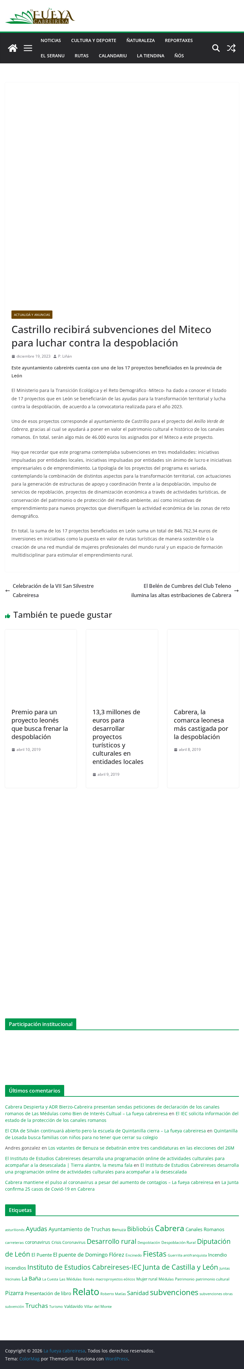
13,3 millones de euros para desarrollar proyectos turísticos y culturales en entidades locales (118, 737)
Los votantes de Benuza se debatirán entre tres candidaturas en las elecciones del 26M (141, 1148)
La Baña (31, 1278)
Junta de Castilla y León (180, 1267)
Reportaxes (179, 40)
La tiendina (150, 56)
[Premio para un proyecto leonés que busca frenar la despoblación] (41, 634)
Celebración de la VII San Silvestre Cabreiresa (53, 590)
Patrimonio (184, 1278)
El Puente (41, 1254)
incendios (15, 1268)
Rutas (82, 56)
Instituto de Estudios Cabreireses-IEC (84, 1267)
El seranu (52, 56)
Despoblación (149, 1242)
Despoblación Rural (178, 1242)
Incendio (217, 1254)
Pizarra (14, 1293)
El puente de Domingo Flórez (88, 1254)
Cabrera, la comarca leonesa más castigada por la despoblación (201, 724)
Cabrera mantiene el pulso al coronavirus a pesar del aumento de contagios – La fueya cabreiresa (109, 1182)
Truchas (36, 1305)
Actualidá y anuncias (32, 314)
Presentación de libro (48, 1293)
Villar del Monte (98, 1306)
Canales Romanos (205, 1229)
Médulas (166, 1279)
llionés (88, 1279)
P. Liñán (65, 356)
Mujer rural (146, 1279)
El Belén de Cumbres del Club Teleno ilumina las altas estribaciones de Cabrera (181, 590)
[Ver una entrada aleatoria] (231, 48)
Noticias (51, 40)
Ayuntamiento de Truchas (80, 1229)
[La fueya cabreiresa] (12, 48)
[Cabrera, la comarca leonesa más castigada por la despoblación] (203, 634)
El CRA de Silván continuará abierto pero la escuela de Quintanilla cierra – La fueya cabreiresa (105, 1131)
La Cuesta (50, 1279)
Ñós (179, 56)
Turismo (56, 1306)
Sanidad (138, 1293)
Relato (85, 1291)
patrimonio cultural (212, 1278)
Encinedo (133, 1255)
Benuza (119, 1229)
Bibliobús (140, 1229)
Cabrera (169, 1228)
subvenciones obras (216, 1293)
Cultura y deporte (93, 40)
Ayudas (36, 1228)
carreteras (14, 1242)
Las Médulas (70, 1278)
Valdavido (73, 1306)
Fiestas (154, 1254)
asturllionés (14, 1229)
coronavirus (37, 1242)
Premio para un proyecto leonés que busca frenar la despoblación (39, 724)
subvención (14, 1306)
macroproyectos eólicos (115, 1279)
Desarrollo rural (111, 1241)
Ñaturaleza (140, 40)
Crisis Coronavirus (68, 1242)
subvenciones (174, 1292)
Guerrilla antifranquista (187, 1255)
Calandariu (113, 56)
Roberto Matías (113, 1293)
